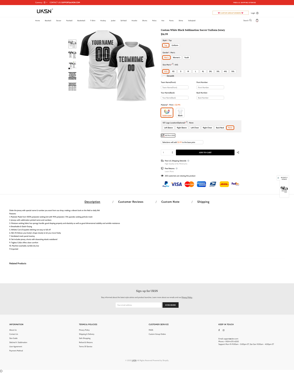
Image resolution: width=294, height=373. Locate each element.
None (230, 128)
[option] (117, 65)
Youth (186, 57)
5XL (233, 71)
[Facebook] (220, 330)
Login (253, 13)
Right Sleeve (182, 128)
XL (203, 71)
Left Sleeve (168, 128)
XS (173, 71)
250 (166, 176)
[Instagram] (225, 330)
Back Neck (220, 128)
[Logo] (44, 11)
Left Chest (195, 128)
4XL (225, 71)
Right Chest (207, 128)
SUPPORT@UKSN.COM (70, 2)
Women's (176, 57)
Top (165, 45)
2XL (210, 71)
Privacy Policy (187, 297)
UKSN (134, 360)
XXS (165, 71)
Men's (166, 57)
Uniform (175, 45)
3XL (218, 71)
